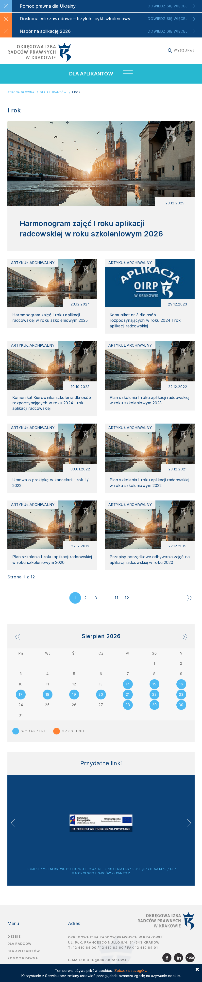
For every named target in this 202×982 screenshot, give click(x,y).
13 (101, 684)
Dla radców (19, 944)
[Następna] (189, 598)
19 (74, 694)
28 (127, 705)
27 (101, 705)
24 (20, 705)
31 (21, 715)
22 (154, 694)
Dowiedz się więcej (168, 6)
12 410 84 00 (85, 947)
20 (101, 694)
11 (116, 597)
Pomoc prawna (22, 958)
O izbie (14, 936)
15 (154, 684)
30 (181, 705)
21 (128, 694)
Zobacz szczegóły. (130, 970)
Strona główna (20, 92)
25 (47, 705)
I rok (76, 92)
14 (128, 684)
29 (154, 705)
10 (21, 684)
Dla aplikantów (53, 92)
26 (74, 705)
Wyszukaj (184, 50)
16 (181, 684)
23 (181, 694)
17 (21, 694)
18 (48, 694)
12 (127, 597)
